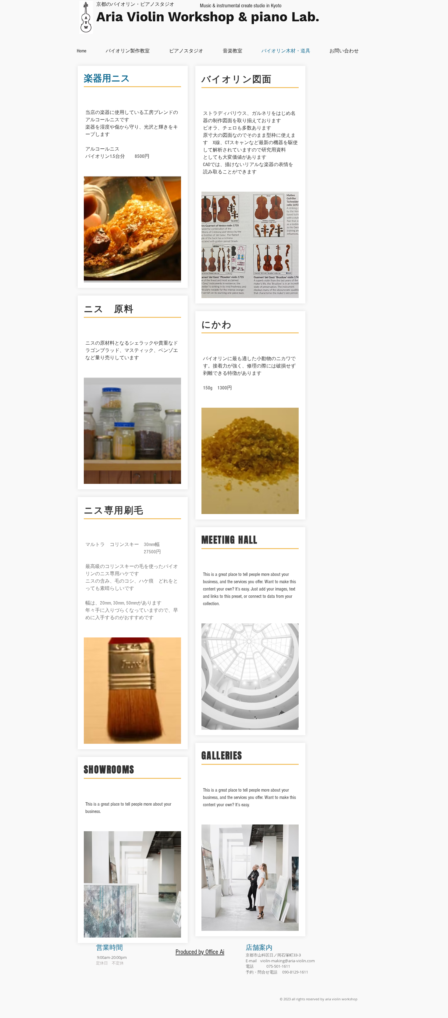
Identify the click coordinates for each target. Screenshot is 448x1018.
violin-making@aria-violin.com (287, 960)
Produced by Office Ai (200, 952)
